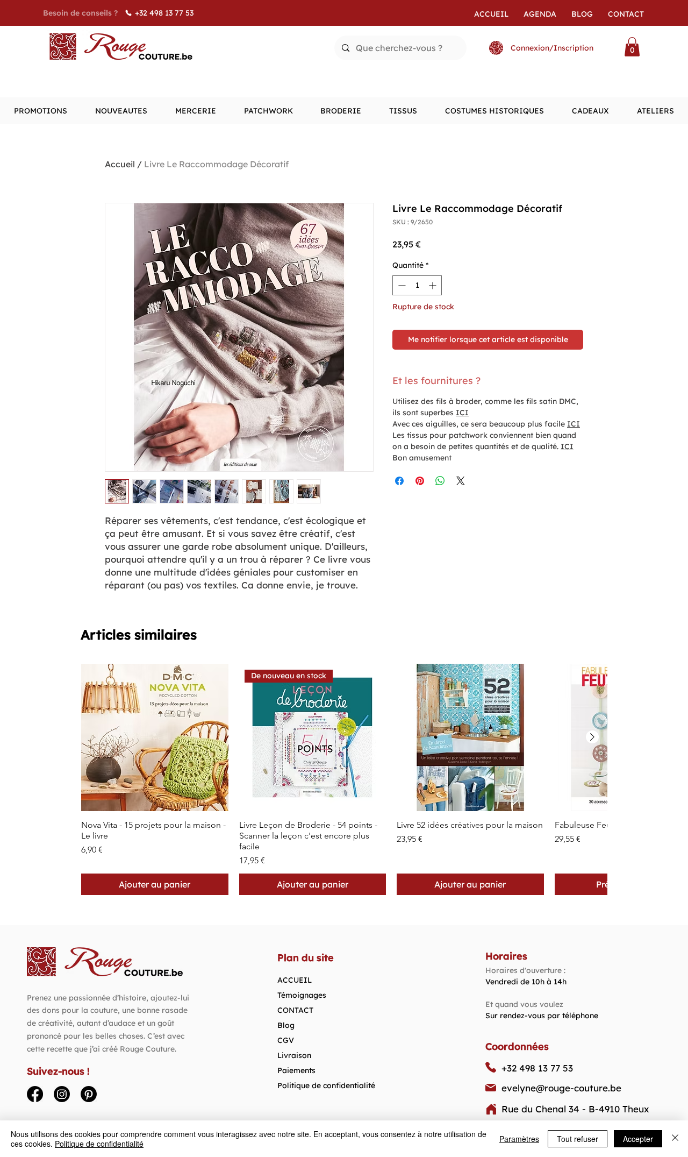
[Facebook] (35, 1094)
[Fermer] (675, 1138)
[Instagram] (62, 1094)
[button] (632, 46)
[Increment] (433, 285)
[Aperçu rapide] (154, 737)
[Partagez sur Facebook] (399, 480)
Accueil (120, 164)
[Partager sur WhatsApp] (440, 480)
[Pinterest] (89, 1094)
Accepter (638, 1138)
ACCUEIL (294, 980)
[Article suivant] (592, 736)
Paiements (296, 1070)
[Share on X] (460, 480)
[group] (344, 779)
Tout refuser (577, 1138)
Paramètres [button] (519, 1138)
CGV (285, 1040)
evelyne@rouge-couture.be (561, 1088)
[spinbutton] (417, 285)
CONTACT (295, 1010)
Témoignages (301, 995)
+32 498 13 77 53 (537, 1068)
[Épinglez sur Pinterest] (419, 480)
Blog (286, 1025)
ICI (462, 412)
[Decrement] (400, 285)
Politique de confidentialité (326, 1085)
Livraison (294, 1055)
